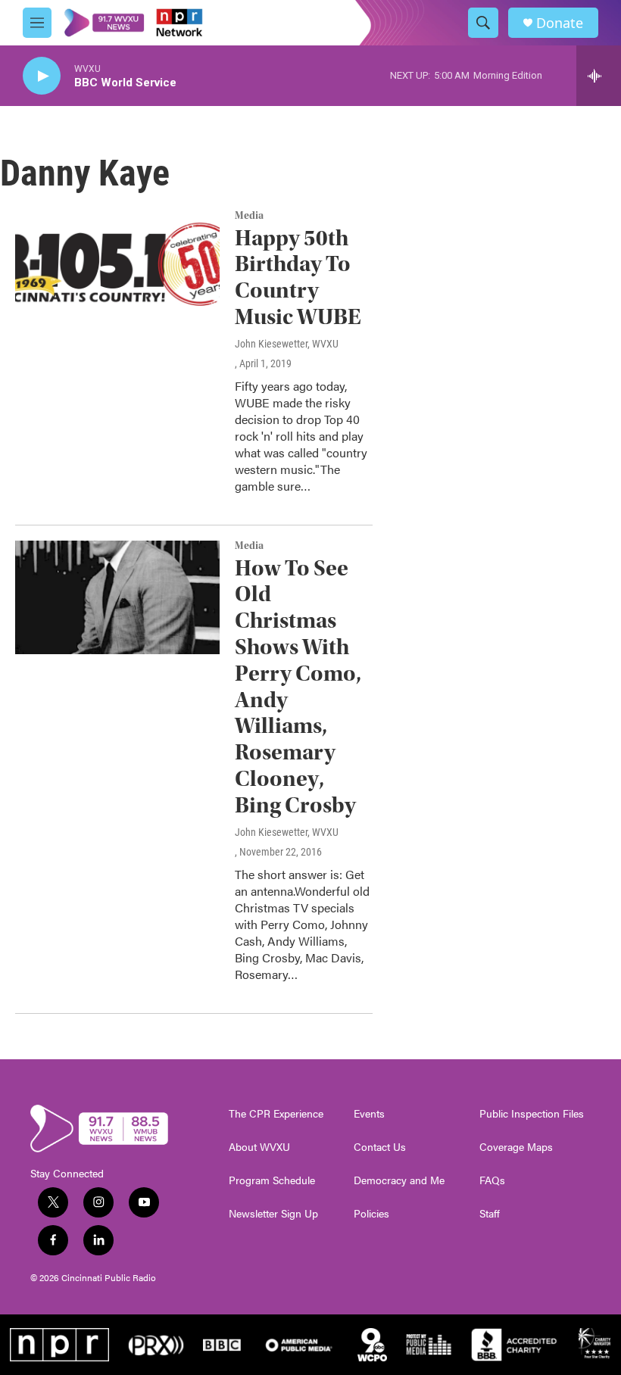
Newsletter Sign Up (273, 1214)
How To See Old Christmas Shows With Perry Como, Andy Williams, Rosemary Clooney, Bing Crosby (298, 686)
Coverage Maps (516, 1147)
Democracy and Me (399, 1180)
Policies (371, 1214)
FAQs (492, 1180)
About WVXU (259, 1147)
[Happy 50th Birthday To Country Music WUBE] (117, 267)
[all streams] (598, 75)
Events (369, 1114)
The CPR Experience (276, 1114)
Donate (559, 23)
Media (249, 216)
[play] (42, 76)
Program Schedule (272, 1180)
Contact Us (380, 1147)
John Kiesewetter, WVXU (287, 344)
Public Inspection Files (531, 1114)
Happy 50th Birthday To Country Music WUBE (298, 277)
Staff (489, 1214)
